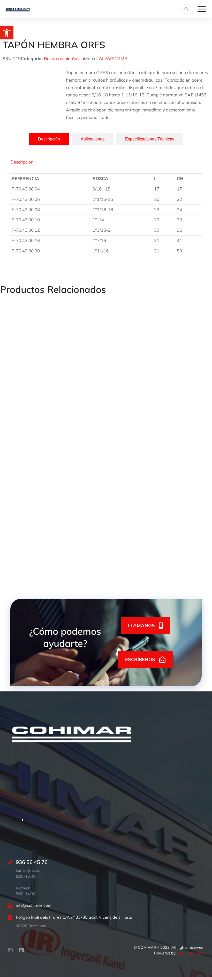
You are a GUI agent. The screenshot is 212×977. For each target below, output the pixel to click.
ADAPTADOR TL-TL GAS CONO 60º (36, 469)
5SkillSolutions (190, 953)
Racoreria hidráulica (64, 58)
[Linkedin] (21, 950)
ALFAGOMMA (113, 58)
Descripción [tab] (22, 162)
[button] (6, 32)
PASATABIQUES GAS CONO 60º (143, 382)
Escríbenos (140, 659)
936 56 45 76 (32, 862)
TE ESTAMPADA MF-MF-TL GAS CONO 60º (44, 557)
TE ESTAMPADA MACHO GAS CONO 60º (152, 469)
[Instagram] (10, 950)
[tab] (49, 139)
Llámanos (141, 625)
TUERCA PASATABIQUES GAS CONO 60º (42, 382)
